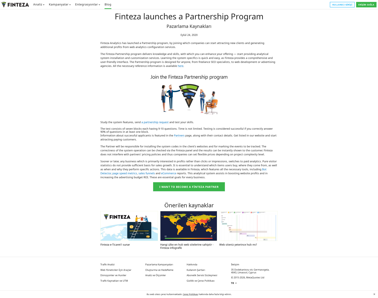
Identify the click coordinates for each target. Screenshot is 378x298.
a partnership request (155, 122)
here (180, 66)
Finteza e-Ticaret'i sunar (115, 244)
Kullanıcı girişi (342, 4)
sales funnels (147, 173)
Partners (179, 135)
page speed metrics (124, 173)
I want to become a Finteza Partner (189, 187)
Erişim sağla (366, 4)
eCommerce (168, 173)
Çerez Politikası (190, 294)
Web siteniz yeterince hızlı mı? (238, 244)
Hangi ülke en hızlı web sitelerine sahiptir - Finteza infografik (187, 246)
